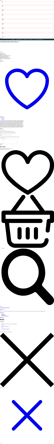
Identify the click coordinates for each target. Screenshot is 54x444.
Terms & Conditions (4, 315)
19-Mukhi (3, 117)
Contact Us (1, 38)
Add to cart (1, 61)
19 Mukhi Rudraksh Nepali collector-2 (5, 307)
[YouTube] (2, 319)
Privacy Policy (3, 314)
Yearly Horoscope (30, 39)
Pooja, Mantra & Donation (40, 39)
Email (1, 135)
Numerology (25, 39)
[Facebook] (0, 319)
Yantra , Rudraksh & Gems (19, 39)
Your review (1, 143)
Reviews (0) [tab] (2, 119)
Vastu (34, 39)
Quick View (3, 309)
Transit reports (13, 39)
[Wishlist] (27, 194)
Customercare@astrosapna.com (5, 326)
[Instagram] (3, 319)
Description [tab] (2, 118)
